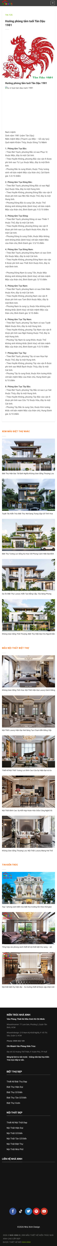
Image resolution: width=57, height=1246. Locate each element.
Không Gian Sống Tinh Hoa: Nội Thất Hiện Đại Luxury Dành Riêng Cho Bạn (28, 690)
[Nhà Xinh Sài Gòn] (13, 3)
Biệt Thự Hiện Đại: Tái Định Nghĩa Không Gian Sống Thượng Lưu (28, 473)
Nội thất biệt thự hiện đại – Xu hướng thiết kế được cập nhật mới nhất (28, 987)
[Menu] (53, 3)
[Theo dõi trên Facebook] (12, 1211)
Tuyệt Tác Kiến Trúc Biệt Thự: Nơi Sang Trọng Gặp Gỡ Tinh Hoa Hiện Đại (27, 514)
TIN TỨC (9, 15)
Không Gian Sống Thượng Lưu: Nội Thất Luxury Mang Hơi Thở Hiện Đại (27, 851)
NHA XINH (26, 1242)
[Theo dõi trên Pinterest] (36, 1211)
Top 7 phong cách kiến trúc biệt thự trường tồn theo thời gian (27, 907)
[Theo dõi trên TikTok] (20, 1211)
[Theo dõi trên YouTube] (44, 1211)
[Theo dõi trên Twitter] (28, 1211)
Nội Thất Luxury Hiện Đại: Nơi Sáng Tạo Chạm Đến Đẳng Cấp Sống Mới (26, 730)
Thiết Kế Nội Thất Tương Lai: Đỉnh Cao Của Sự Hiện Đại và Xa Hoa (27, 770)
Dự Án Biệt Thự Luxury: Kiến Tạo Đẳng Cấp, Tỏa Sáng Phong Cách (26, 594)
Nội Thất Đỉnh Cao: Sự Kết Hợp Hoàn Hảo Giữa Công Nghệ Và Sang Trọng (27, 810)
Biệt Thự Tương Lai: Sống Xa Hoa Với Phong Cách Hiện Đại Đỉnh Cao (28, 554)
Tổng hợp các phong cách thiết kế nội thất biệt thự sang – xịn (27, 947)
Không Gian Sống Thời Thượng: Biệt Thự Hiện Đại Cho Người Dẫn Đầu (28, 634)
